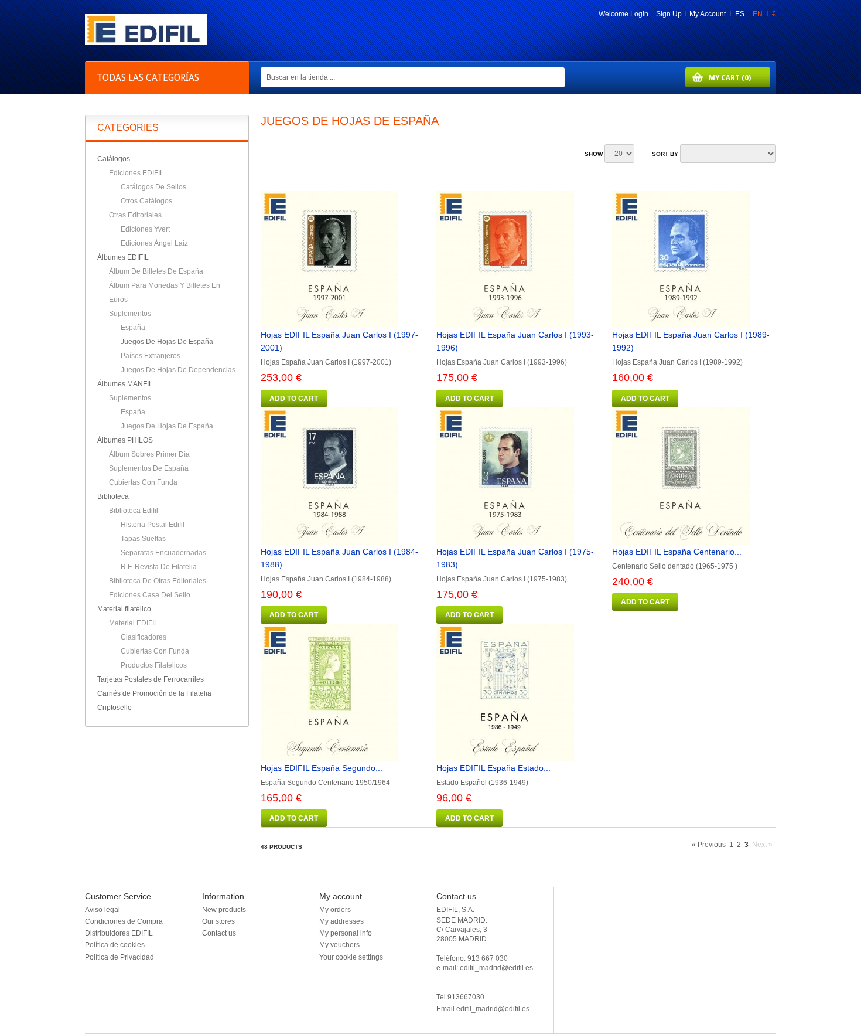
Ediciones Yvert (145, 229)
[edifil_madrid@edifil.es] (146, 42)
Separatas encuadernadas (163, 553)
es (740, 14)
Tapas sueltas (143, 539)
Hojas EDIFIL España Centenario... (677, 551)
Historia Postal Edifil (152, 525)
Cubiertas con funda (143, 482)
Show (594, 154)
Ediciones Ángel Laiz (154, 243)
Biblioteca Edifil (133, 510)
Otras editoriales (135, 215)
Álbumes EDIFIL (123, 257)
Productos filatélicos (154, 665)
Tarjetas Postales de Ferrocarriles (150, 679)
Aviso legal (102, 910)
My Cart (718, 77)
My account (340, 896)
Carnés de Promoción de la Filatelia (154, 693)
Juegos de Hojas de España (167, 342)
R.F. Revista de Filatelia (159, 567)
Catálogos (113, 159)
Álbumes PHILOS (125, 440)
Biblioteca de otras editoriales (157, 581)
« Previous (709, 845)
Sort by (665, 154)
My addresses (341, 921)
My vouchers (339, 945)
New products (224, 910)
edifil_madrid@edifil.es (492, 1009)
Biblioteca (113, 496)
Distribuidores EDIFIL (119, 933)
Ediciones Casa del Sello (149, 595)
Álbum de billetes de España (156, 271)
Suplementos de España (149, 468)
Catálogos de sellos (153, 187)
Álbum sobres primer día (149, 454)
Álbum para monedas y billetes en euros (164, 292)
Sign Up (669, 14)
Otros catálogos (146, 201)
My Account (707, 14)
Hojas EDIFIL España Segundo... (321, 768)
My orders (335, 910)
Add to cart (293, 398)
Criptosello (114, 707)
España (133, 328)
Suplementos (130, 313)
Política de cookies (115, 945)
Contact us (219, 933)
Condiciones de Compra (124, 921)
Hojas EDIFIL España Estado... (493, 768)
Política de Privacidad (119, 957)
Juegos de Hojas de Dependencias (178, 370)
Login (639, 14)
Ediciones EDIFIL (136, 173)
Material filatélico (124, 609)
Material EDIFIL (133, 623)
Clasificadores (143, 637)
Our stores (218, 921)
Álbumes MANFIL (125, 384)
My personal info (345, 933)
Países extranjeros (150, 356)
